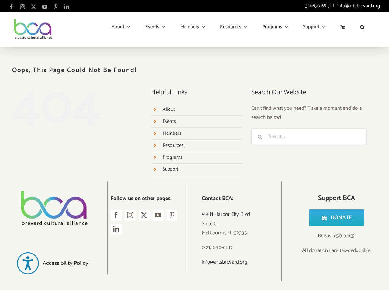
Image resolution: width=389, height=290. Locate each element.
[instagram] (130, 215)
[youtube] (158, 215)
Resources (173, 145)
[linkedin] (116, 229)
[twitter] (144, 215)
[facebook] (116, 215)
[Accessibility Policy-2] (52, 241)
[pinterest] (172, 215)
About (169, 109)
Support (170, 169)
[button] (362, 24)
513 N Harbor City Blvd (226, 214)
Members (172, 133)
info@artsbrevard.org (358, 6)
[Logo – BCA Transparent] (52, 184)
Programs (173, 157)
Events (169, 121)
